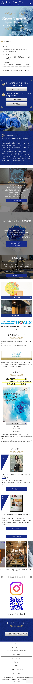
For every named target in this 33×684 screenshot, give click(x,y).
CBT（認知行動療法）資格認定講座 (16, 244)
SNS (16, 665)
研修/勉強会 (16, 275)
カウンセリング (16, 200)
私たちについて (16, 658)
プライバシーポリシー (16, 669)
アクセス (16, 662)
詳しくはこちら (16, 489)
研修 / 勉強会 (16, 654)
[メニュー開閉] (30, 3)
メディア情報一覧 (16, 536)
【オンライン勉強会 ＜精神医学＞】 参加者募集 (16, 64)
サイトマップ (16, 673)
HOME (16, 643)
